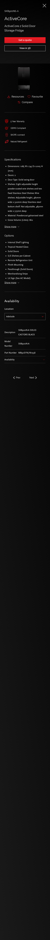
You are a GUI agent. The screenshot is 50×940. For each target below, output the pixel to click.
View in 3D (25, 48)
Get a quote (25, 40)
